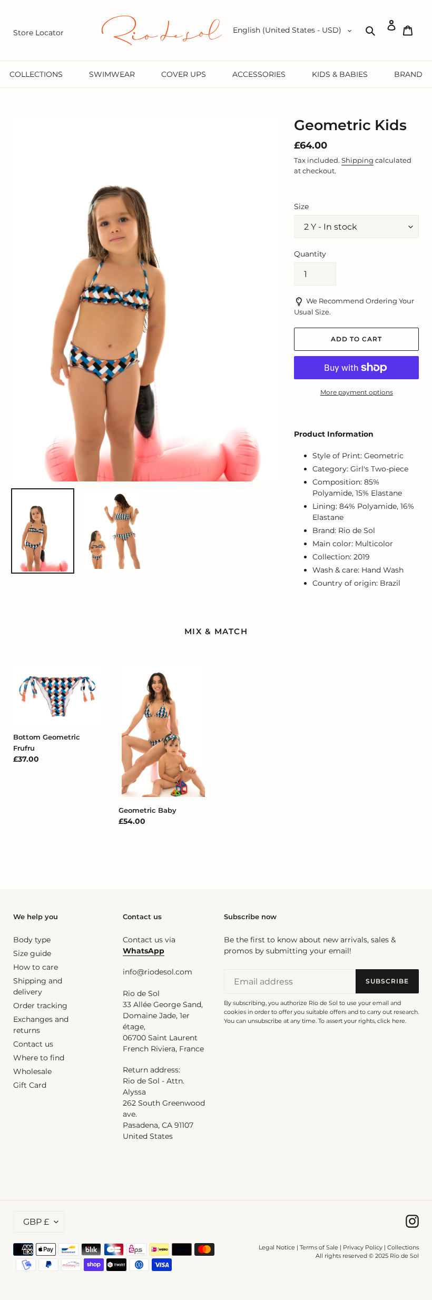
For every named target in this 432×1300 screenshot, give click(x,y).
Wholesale (32, 1071)
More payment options (356, 392)
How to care (35, 967)
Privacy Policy (363, 1247)
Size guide (32, 953)
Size (301, 206)
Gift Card (29, 1085)
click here (391, 1021)
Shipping (357, 160)
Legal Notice (277, 1247)
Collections (403, 1247)
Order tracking (40, 1005)
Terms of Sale (319, 1247)
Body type (32, 939)
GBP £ (36, 1222)
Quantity (310, 254)
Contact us (33, 1044)
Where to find (38, 1057)
